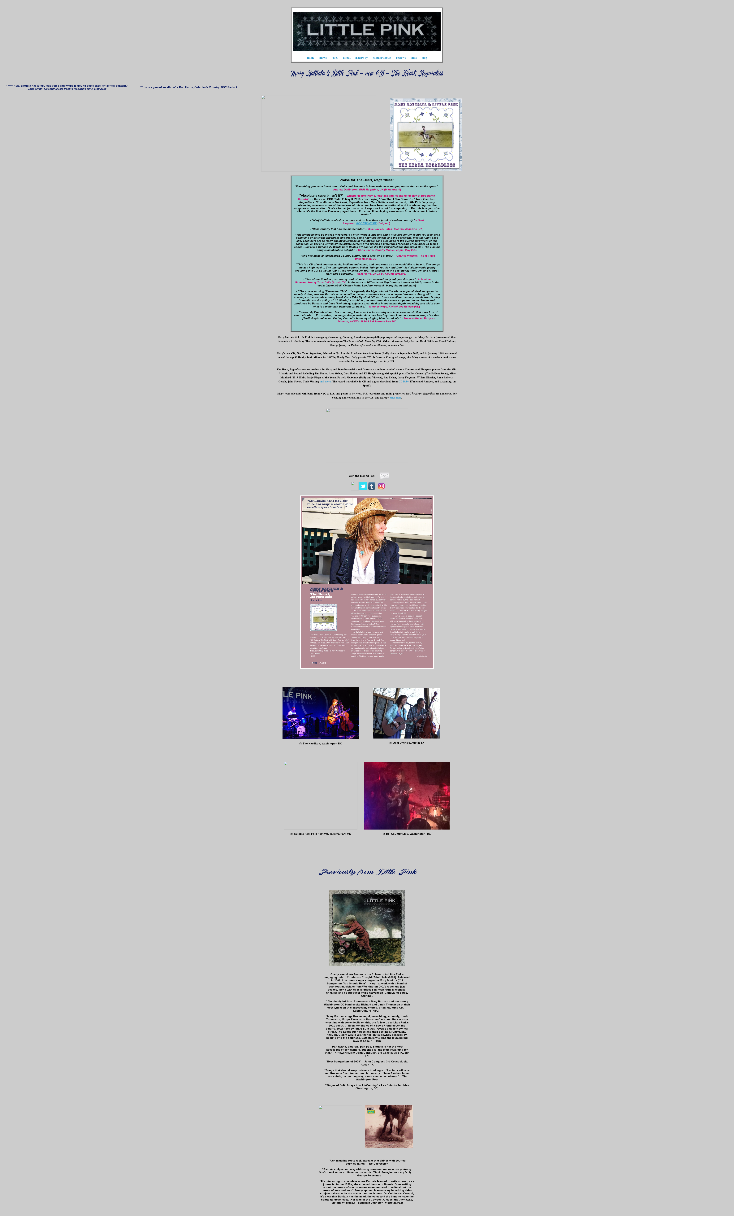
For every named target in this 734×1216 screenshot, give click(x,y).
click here (395, 397)
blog (424, 57)
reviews (401, 57)
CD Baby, (404, 381)
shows (323, 57)
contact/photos (382, 57)
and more (325, 381)
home (310, 57)
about (347, 57)
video (334, 57)
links (414, 57)
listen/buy (361, 57)
